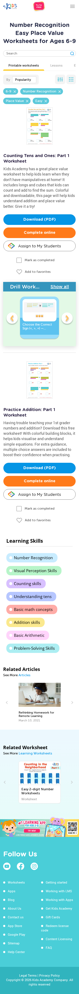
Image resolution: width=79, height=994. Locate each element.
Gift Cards (53, 917)
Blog (11, 900)
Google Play (16, 934)
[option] (39, 318)
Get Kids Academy (59, 908)
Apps (11, 891)
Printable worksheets (23, 65)
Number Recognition (33, 557)
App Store (15, 926)
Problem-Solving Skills (34, 648)
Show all (60, 286)
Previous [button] (12, 318)
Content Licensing (59, 939)
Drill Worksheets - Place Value (30, 287)
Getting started (56, 882)
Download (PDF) (39, 220)
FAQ (49, 947)
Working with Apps (59, 900)
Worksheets (16, 882)
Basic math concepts (33, 609)
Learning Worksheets (35, 753)
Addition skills (27, 622)
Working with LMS (59, 891)
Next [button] (67, 318)
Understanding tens (33, 596)
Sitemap (14, 943)
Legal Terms (28, 975)
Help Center (16, 952)
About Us (14, 908)
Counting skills (27, 583)
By (8, 80)
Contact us (16, 917)
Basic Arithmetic (29, 635)
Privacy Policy (49, 975)
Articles (24, 675)
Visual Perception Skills (35, 570)
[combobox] (24, 79)
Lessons (56, 65)
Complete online (39, 233)
